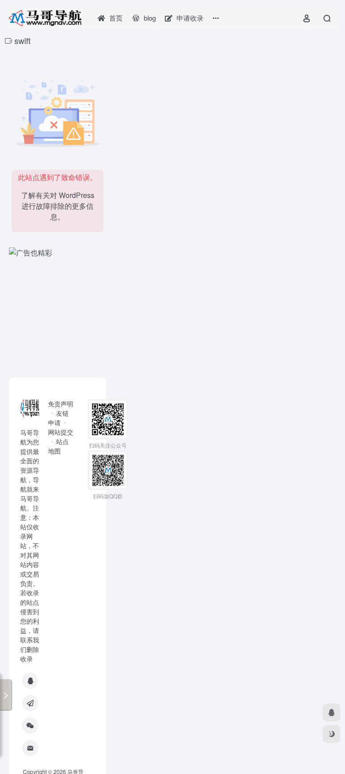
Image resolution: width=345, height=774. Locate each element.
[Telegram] (30, 703)
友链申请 (58, 418)
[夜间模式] (332, 734)
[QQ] (30, 681)
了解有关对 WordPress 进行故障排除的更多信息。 (57, 206)
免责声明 (60, 403)
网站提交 (60, 431)
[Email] (30, 748)
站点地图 (58, 446)
